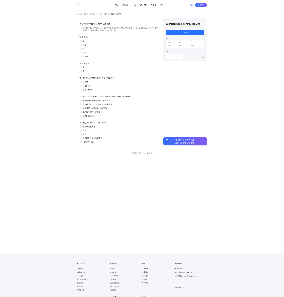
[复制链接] (174, 56)
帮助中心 (145, 283)
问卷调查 (99, 14)
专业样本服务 (114, 286)
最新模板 (142, 153)
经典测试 (145, 272)
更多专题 (133, 153)
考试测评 (80, 276)
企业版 (112, 268)
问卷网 (86, 14)
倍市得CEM (114, 276)
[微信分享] (168, 56)
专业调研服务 (114, 283)
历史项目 (150, 153)
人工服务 (113, 290)
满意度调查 (81, 272)
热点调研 (145, 276)
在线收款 (80, 286)
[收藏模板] (204, 21)
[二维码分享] (180, 56)
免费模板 (92, 14)
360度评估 (80, 290)
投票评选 (80, 283)
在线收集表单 (81, 279)
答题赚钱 (145, 279)
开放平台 (113, 279)
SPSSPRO (113, 272)
